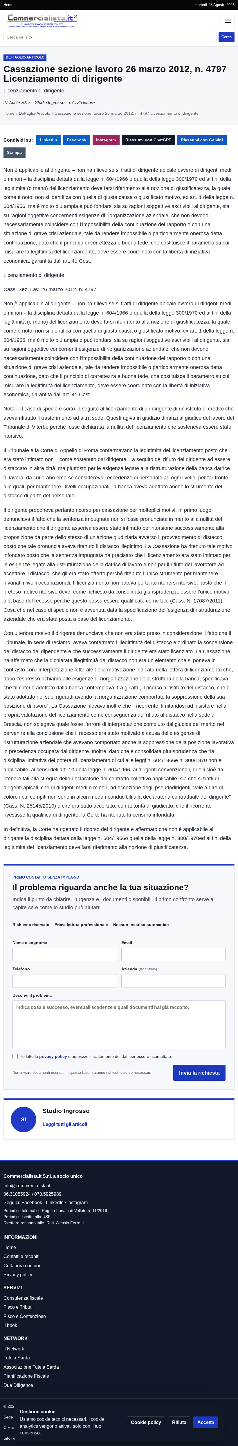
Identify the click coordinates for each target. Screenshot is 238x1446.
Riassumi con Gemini (202, 140)
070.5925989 (48, 1194)
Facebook (76, 140)
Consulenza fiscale (23, 1298)
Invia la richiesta (199, 1073)
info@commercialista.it (26, 1185)
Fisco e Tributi (18, 1307)
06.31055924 (17, 1194)
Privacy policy (17, 1274)
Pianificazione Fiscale (26, 1376)
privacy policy (53, 1056)
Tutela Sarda (16, 1357)
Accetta (205, 1422)
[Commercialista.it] (110, 21)
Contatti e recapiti (21, 1256)
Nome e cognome (29, 942)
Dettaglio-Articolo (34, 113)
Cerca (226, 37)
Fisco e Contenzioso (24, 1316)
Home (8, 5)
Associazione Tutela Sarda (31, 1367)
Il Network (13, 1348)
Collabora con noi (21, 1265)
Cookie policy (146, 1422)
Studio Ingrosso (49, 102)
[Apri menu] (228, 21)
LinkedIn (48, 140)
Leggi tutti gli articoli (65, 1124)
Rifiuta (179, 1422)
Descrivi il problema (32, 995)
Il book (10, 1325)
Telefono (21, 969)
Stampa (14, 152)
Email (126, 942)
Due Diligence (18, 1385)
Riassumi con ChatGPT (148, 140)
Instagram (106, 140)
